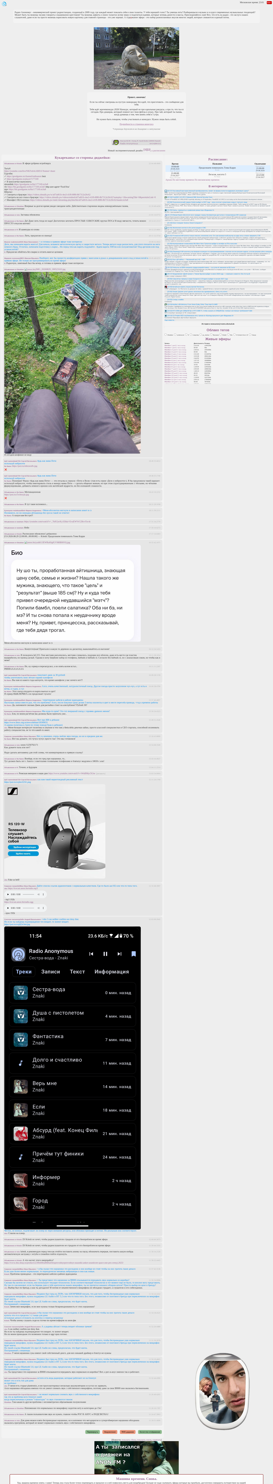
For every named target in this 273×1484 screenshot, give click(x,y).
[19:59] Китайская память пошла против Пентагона (185, 287)
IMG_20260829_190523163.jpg (50, 269)
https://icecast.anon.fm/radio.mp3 (23, 888)
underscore (180, 335)
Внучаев (216, 335)
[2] (148, 149)
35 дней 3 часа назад (175, 358)
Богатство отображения (150, 1432)
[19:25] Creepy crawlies (175, 299)
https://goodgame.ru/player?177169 (22, 179)
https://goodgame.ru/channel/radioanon (24, 176)
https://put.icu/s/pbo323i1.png (17, 782)
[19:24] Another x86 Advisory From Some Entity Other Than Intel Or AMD (192, 304)
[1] (145, 149)
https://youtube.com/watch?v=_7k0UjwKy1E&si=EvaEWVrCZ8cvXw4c (57, 521)
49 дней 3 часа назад (175, 362)
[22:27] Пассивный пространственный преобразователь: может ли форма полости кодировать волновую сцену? (208, 191)
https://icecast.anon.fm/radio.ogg (18, 902)
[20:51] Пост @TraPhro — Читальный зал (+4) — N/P (186, 259)
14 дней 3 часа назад (175, 350)
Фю (231, 335)
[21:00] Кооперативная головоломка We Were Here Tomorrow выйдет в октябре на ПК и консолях (202, 243)
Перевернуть (92, 1432)
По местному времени (183, 180)
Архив (169, 180)
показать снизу (144, 1440)
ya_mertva (205, 335)
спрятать (156, 1440)
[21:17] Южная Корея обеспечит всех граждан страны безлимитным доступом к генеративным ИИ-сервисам (206, 215)
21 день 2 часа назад (175, 354)
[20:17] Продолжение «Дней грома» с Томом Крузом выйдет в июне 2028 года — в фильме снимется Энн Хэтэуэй (208, 274)
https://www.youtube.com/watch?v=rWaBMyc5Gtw (71, 773)
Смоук (253, 335)
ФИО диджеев (128, 1432)
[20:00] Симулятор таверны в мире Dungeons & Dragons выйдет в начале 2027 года (197, 279)
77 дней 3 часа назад (175, 369)
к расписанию (158, 150)
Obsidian (170, 335)
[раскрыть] (100, 773)
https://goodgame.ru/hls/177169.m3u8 (31, 184)
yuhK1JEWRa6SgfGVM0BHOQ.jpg (53, 542)
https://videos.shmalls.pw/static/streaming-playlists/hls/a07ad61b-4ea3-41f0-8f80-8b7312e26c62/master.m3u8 (79, 200)
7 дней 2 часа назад (175, 345)
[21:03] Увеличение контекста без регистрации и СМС (186, 228)
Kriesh (224, 335)
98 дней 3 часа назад (175, 371)
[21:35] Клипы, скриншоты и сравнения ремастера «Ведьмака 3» (190, 210)
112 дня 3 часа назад (175, 379)
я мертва (195, 335)
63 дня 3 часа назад (175, 367)
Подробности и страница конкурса (136, 124)
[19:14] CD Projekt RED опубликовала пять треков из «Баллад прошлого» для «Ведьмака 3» (200, 315)
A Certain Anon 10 (242, 335)
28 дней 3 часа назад (175, 356)
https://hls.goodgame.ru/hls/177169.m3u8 (26, 187)
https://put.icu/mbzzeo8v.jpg (24, 466)
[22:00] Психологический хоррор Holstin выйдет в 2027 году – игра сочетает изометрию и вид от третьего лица (207, 202)
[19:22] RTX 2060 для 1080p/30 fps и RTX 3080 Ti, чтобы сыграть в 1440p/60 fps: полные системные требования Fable (209, 311)
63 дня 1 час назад (174, 364)
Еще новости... (170, 320)
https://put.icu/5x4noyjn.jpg (16, 494)
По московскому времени (207, 180)
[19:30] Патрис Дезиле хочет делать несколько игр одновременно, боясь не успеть (197, 291)
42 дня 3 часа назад (175, 360)
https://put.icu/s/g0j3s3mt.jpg (17, 924)
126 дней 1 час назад (175, 381)
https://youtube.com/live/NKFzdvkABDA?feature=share (29, 171)
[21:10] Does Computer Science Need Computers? (184, 223)
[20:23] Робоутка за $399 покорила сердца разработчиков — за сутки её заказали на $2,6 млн (201, 267)
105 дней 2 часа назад (176, 373)
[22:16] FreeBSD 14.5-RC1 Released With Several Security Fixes (189, 197)
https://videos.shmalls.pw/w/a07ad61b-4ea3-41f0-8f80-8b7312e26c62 (59, 194)
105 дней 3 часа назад (176, 377)
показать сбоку (129, 1440)
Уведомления (110, 1432)
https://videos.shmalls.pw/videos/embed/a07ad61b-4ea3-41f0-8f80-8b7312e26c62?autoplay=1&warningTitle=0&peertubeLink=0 (98, 197)
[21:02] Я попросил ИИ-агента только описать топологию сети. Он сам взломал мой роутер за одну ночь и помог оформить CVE (213, 236)
